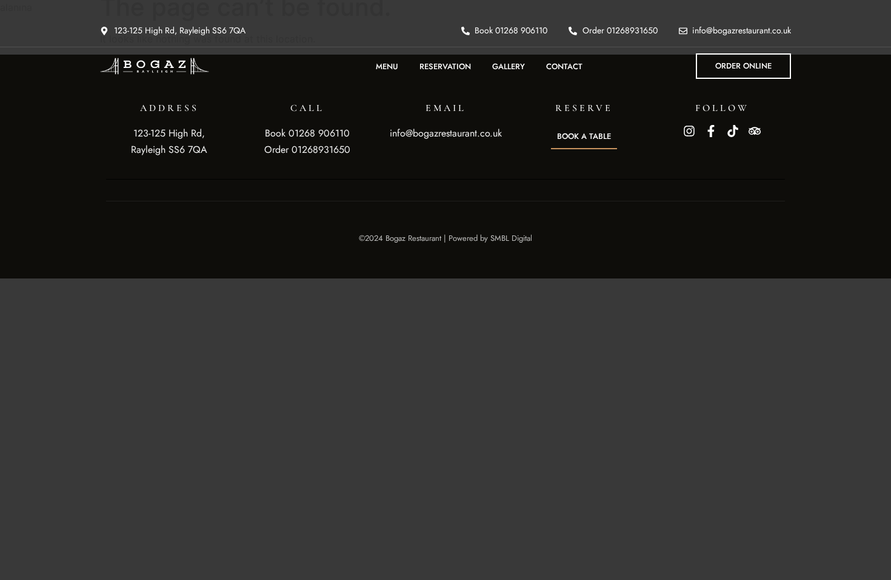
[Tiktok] (733, 131)
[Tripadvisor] (755, 131)
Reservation (445, 66)
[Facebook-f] (711, 131)
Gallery (508, 66)
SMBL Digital (511, 238)
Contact (564, 66)
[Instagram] (689, 131)
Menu (387, 66)
